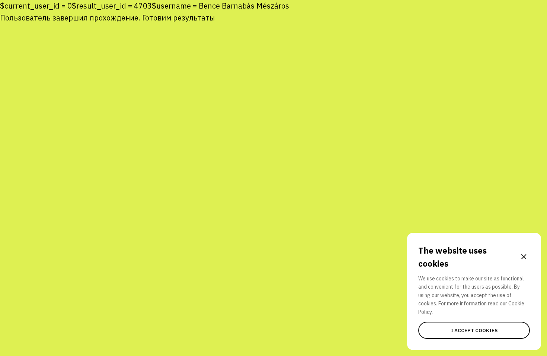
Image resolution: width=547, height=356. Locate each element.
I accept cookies (474, 330)
